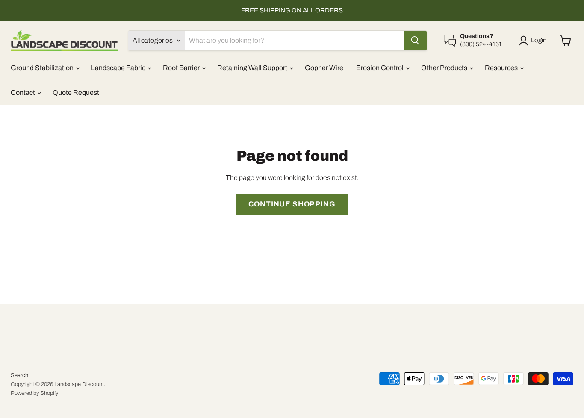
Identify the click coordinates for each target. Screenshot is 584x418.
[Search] (415, 40)
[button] (534, 40)
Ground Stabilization (43, 67)
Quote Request (76, 92)
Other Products (445, 67)
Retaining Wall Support (253, 67)
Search (19, 375)
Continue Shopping (291, 204)
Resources (502, 67)
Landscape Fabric (119, 67)
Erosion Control (380, 67)
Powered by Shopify (34, 393)
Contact (23, 92)
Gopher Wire (324, 67)
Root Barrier (182, 67)
